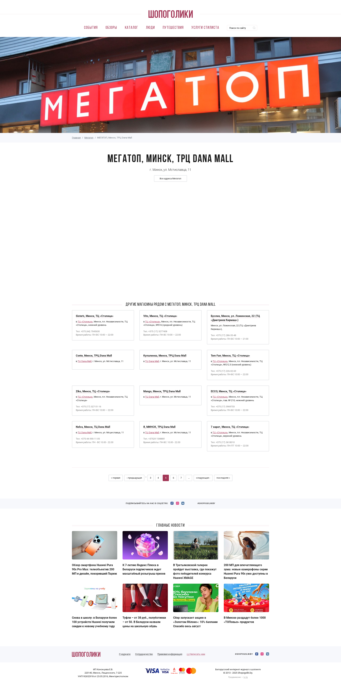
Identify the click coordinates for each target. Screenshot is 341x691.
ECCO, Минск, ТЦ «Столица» (229, 391)
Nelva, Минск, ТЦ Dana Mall (93, 426)
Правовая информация (169, 654)
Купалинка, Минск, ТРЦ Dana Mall (164, 355)
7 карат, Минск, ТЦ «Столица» (230, 426)
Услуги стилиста (205, 28)
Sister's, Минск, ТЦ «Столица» (94, 316)
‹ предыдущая (134, 477)
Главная (76, 137)
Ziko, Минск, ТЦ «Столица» (93, 391)
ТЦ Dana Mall (84, 361)
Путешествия (173, 28)
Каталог (131, 28)
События (91, 28)
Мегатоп (88, 137)
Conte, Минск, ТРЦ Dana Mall (94, 355)
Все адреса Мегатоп (170, 178)
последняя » (223, 477)
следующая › (203, 477)
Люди (150, 28)
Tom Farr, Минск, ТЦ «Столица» (230, 355)
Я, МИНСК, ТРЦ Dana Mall (159, 426)
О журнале (125, 654)
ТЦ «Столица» (85, 321)
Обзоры (111, 28)
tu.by (245, 677)
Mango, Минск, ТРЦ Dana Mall (162, 391)
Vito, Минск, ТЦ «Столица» (160, 316)
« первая (115, 477)
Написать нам (197, 654)
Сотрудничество (144, 654)
